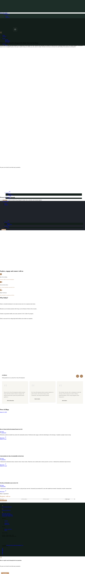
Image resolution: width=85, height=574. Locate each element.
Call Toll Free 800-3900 (7, 506)
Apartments (3, 459)
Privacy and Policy (8, 529)
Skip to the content (3, 13)
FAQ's (6, 530)
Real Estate (3, 486)
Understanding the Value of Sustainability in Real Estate (12, 456)
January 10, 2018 (3, 412)
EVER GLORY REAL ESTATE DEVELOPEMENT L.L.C (14, 545)
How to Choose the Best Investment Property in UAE (11, 429)
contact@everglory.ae (6, 510)
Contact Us (7, 523)
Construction (3, 432)
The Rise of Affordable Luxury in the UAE (9, 482)
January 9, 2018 (3, 439)
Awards (6, 520)
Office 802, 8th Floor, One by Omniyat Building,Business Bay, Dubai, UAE (7, 514)
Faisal (2, 431)
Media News (7, 524)
